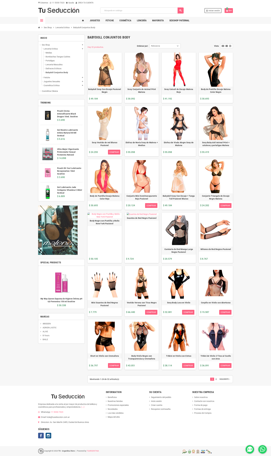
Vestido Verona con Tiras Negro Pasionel (142, 304)
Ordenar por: (142, 46)
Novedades (113, 409)
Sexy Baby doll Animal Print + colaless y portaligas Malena (216, 143)
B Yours (45, 335)
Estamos (43, 3)
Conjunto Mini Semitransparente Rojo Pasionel (141, 197)
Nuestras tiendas (115, 401)
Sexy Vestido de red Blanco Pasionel (104, 143)
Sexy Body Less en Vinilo (178, 303)
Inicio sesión (156, 401)
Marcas (44, 316)
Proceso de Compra (202, 413)
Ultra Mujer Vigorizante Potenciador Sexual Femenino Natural (68, 152)
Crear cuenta (156, 405)
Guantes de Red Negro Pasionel (142, 218)
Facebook (41, 435)
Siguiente (225, 379)
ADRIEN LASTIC (49, 327)
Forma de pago (200, 405)
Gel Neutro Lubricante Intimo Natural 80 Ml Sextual (67, 133)
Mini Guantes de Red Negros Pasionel (104, 304)
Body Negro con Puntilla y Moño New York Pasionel (104, 222)
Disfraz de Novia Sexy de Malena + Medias (142, 143)
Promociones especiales (118, 405)
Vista (216, 46)
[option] (61, 287)
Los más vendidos (116, 413)
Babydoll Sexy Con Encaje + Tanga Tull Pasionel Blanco (179, 197)
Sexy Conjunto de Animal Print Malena (141, 90)
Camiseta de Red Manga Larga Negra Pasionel (178, 250)
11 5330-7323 (58, 3)
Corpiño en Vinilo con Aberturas (216, 303)
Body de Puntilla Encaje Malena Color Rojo (104, 197)
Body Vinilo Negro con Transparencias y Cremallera (141, 357)
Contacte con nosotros (204, 401)
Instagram (48, 435)
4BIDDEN (46, 324)
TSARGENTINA (93, 451)
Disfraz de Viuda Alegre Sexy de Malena (179, 143)
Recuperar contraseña (161, 409)
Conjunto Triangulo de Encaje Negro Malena (216, 197)
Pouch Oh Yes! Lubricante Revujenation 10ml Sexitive (69, 171)
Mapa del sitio (114, 417)
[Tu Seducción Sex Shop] (58, 10)
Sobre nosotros (201, 397)
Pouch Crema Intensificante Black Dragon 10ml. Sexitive (67, 114)
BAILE (45, 339)
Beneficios (112, 397)
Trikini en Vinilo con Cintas (178, 356)
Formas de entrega (202, 409)
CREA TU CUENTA (85, 3)
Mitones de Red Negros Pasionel (216, 249)
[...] (82, 407)
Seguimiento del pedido (161, 397)
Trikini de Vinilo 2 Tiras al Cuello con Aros (216, 357)
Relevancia (155, 46)
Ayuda (71, 3)
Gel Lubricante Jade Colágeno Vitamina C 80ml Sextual (69, 190)
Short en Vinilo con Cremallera (104, 356)
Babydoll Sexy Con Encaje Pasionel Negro (104, 90)
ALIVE (45, 331)
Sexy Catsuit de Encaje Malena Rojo (178, 90)
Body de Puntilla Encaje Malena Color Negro (215, 90)
